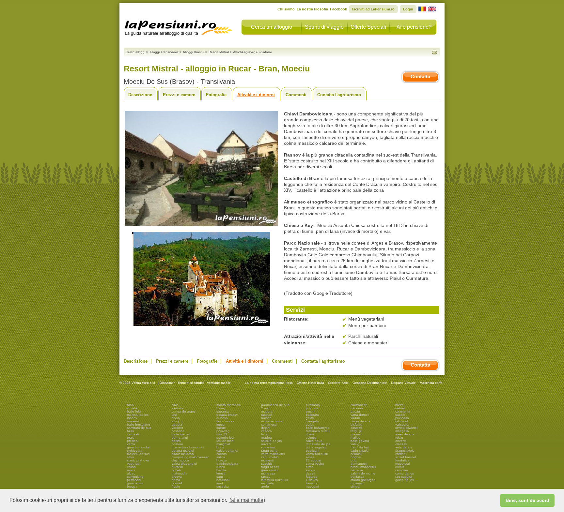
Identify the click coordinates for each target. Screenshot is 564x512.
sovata (132, 408)
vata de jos (403, 447)
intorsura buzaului (274, 480)
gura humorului (138, 447)
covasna (178, 431)
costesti (356, 427)
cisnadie (357, 470)
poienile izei (225, 437)
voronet (177, 427)
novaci (266, 444)
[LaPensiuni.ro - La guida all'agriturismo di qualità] (178, 26)
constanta (402, 411)
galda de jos (404, 480)
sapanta (222, 411)
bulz (354, 460)
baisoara (312, 414)
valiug (355, 444)
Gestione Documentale (369, 382)
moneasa (268, 473)
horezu (221, 460)
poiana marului (183, 450)
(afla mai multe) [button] (247, 500)
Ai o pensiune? (414, 27)
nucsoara (313, 405)
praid (130, 437)
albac (131, 473)
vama (131, 444)
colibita (221, 454)
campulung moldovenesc (190, 457)
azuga (310, 470)
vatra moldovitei (273, 454)
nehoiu (400, 408)
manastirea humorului (188, 447)
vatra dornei (359, 414)
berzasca (357, 476)
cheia (176, 418)
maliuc (355, 437)
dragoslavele (405, 450)
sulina (220, 457)
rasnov (132, 418)
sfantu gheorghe (363, 480)
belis (130, 431)
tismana (312, 483)
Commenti (296, 94)
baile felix (134, 411)
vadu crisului (360, 450)
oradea (266, 437)
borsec (266, 418)
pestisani (312, 450)
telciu (399, 437)
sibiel (175, 405)
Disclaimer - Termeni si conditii (182, 382)
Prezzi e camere (179, 94)
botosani (222, 480)
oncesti (400, 441)
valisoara (402, 424)
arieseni (133, 421)
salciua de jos (271, 441)
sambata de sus (139, 427)
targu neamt (270, 467)
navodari (312, 486)
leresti (220, 473)
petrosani (134, 480)
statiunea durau (318, 431)
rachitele (267, 483)
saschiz (266, 463)
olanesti (401, 444)
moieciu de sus (138, 454)
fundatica (402, 460)
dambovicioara (227, 463)
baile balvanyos (317, 427)
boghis (356, 457)
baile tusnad (181, 434)
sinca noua (314, 441)
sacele (400, 414)
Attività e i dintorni (256, 94)
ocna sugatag (316, 447)
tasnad (177, 483)
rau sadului (403, 476)
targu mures (225, 421)
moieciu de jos (138, 414)
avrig (175, 421)
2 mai (265, 408)
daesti (310, 473)
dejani (265, 427)
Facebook (338, 9)
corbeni (177, 444)
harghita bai (359, 447)
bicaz (265, 434)
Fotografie (216, 94)
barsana (357, 408)
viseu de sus (404, 434)
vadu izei (133, 463)
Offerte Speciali (368, 27)
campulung (135, 476)
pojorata (312, 408)
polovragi (223, 431)
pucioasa (402, 418)
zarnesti (133, 434)
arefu (265, 486)
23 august (313, 460)
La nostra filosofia (312, 9)
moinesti (267, 460)
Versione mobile (218, 382)
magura (267, 411)
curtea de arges (184, 411)
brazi (220, 447)
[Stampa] (434, 52)
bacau (355, 411)
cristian (400, 454)
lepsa (220, 424)
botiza (176, 441)
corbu (310, 424)
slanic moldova (183, 454)
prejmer (356, 434)
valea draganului (184, 463)
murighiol (223, 444)
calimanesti (359, 405)
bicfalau (356, 424)
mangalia (402, 431)
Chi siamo (286, 9)
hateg (220, 408)
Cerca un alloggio (271, 27)
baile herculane (138, 424)
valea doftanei (227, 450)
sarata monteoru (228, 405)
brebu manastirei (363, 467)
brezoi (399, 405)
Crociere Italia (338, 382)
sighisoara (134, 450)
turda (310, 467)
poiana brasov (227, 414)
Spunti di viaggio (324, 27)
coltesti (311, 437)
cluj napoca (180, 460)
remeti (176, 470)
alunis (399, 467)
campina (401, 470)
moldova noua (272, 421)
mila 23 (221, 434)
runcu (220, 467)
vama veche (315, 463)
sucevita (222, 486)
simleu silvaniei (406, 427)
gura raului (135, 483)
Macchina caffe (431, 382)
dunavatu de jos (318, 444)
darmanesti (359, 463)
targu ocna (269, 450)
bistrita (221, 470)
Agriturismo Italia (280, 382)
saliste (221, 427)
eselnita (177, 408)
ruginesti (357, 483)
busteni (177, 467)
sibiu (130, 457)
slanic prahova (138, 460)
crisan (131, 467)
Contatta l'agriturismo (339, 94)
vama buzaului (317, 454)
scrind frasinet (405, 457)
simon (310, 411)
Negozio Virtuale (403, 382)
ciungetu (312, 421)
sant (219, 476)
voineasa (268, 447)
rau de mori (224, 441)
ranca (131, 470)
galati (310, 418)
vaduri (355, 418)
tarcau (266, 476)
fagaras (311, 476)
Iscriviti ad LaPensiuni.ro (373, 9)
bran (130, 405)
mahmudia (179, 473)
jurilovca (312, 480)
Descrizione (140, 94)
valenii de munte (363, 473)
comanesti (268, 424)
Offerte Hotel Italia (310, 382)
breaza (132, 486)
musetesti (402, 463)
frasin (176, 486)
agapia (177, 424)
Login (408, 9)
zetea (310, 457)
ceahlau (357, 454)
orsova (177, 476)
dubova (222, 418)
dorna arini (180, 437)
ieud (219, 483)
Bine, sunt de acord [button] (527, 500)
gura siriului (269, 470)
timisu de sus (360, 421)
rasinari (266, 414)
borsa (176, 480)
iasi (174, 414)
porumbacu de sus (275, 405)
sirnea (355, 486)
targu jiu (357, 431)
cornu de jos (404, 473)
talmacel (401, 421)
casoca (266, 431)
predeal (132, 441)
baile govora (360, 441)
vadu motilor (270, 457)
